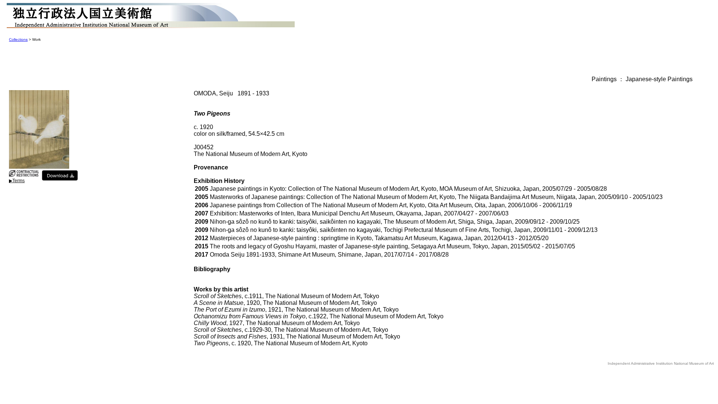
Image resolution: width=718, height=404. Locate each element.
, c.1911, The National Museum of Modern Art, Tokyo (286, 296)
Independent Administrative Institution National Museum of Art (661, 363)
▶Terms (17, 180)
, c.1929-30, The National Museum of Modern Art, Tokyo (291, 330)
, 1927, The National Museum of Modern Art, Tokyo (277, 323)
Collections (18, 39)
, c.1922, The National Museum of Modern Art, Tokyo (319, 316)
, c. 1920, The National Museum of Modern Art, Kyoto (281, 343)
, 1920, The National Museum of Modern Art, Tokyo (285, 303)
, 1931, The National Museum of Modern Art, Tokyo (297, 336)
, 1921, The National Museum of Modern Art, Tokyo (296, 309)
